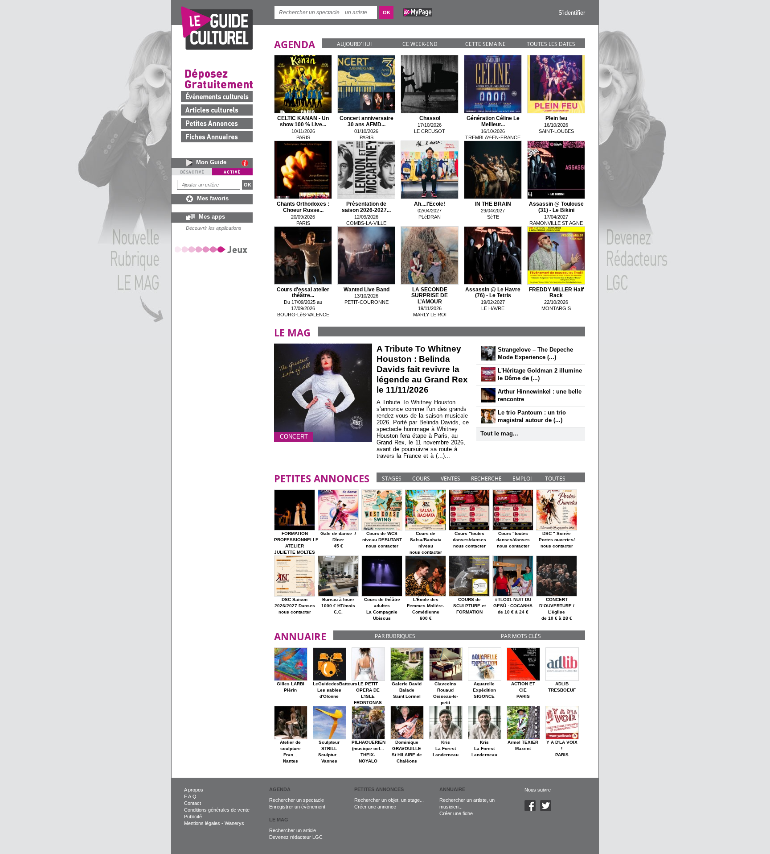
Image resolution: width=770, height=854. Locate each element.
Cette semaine (485, 44)
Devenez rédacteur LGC (296, 837)
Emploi (522, 478)
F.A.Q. (191, 796)
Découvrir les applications (214, 228)
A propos (193, 789)
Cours (421, 478)
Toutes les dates (551, 44)
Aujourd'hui (354, 44)
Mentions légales (202, 823)
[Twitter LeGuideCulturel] (548, 809)
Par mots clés (521, 636)
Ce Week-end (420, 44)
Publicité (193, 816)
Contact (192, 803)
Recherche (486, 478)
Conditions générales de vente (217, 810)
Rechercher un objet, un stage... (389, 800)
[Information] (247, 162)
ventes (450, 478)
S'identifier (571, 12)
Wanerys (234, 823)
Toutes (555, 478)
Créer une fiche (456, 813)
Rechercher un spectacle (296, 800)
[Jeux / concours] (213, 249)
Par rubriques (395, 636)
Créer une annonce (375, 806)
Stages (391, 478)
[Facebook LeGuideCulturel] (532, 809)
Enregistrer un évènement (297, 806)
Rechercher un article (292, 830)
